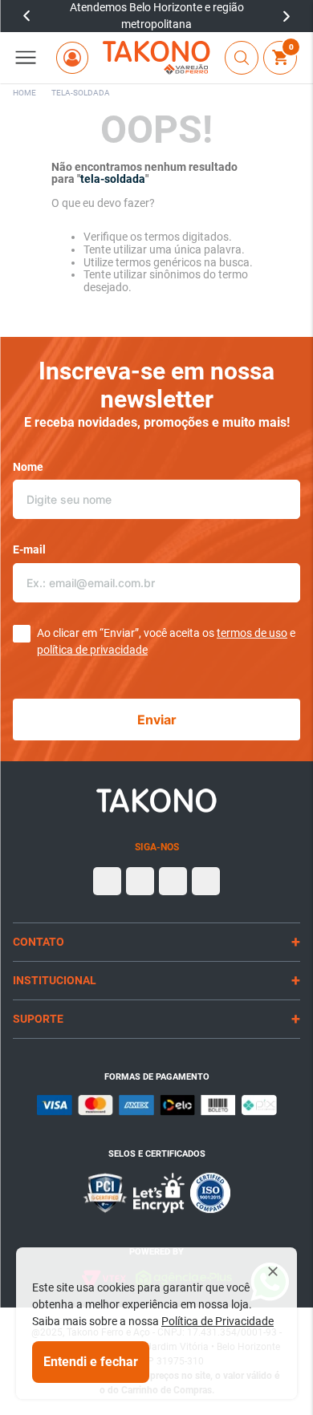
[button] (25, 57)
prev (26, 16)
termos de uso (252, 632)
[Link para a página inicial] (24, 93)
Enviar (157, 720)
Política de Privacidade (217, 1321)
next (286, 16)
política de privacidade (92, 649)
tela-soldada (80, 92)
